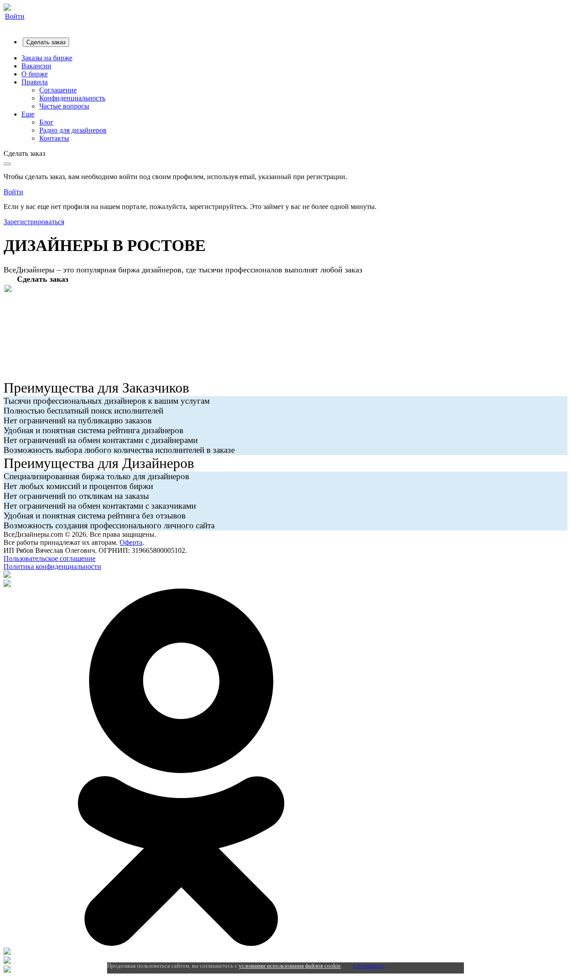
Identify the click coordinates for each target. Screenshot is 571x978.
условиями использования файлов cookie (290, 965)
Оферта (131, 542)
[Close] (7, 164)
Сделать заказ (46, 42)
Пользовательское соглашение (49, 558)
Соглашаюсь (369, 965)
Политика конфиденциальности (52, 566)
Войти (15, 16)
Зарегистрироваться (34, 222)
